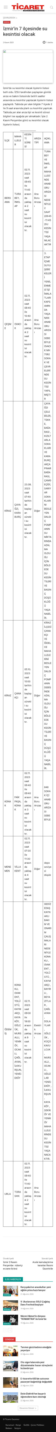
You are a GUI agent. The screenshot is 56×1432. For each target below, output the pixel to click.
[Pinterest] (30, 1245)
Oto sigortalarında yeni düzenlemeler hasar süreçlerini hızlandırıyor (36, 1365)
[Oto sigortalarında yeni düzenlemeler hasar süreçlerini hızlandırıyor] (10, 1366)
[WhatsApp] (37, 1245)
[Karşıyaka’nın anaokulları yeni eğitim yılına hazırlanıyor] (10, 1291)
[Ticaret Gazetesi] (28, 7)
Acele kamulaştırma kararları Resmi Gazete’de (43, 1265)
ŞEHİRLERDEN (9, 17)
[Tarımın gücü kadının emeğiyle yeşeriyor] (10, 1351)
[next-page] (10, 1330)
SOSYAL (6, 22)
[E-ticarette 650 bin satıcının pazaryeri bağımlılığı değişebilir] (10, 1382)
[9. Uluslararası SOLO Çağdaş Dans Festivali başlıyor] (10, 1305)
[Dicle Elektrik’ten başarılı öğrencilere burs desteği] (10, 1397)
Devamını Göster (27, 1408)
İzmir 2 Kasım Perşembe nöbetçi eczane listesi (13, 1265)
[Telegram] (45, 1245)
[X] (23, 1245)
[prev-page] (5, 1330)
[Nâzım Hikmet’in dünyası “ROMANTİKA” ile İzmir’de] (10, 1320)
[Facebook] (16, 1245)
